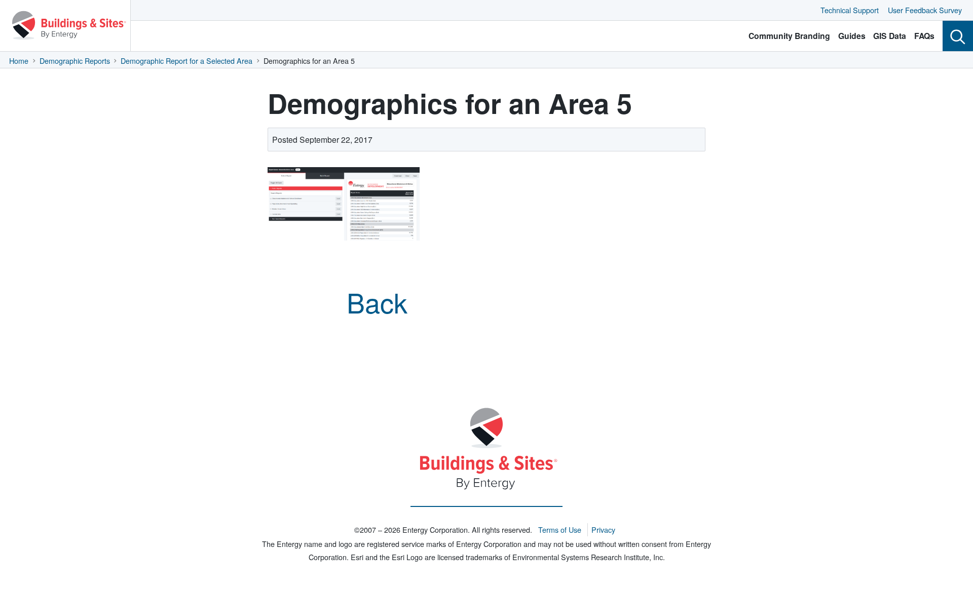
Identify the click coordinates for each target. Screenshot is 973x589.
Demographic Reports (75, 60)
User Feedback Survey (925, 10)
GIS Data (889, 36)
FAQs (924, 36)
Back (377, 301)
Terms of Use (559, 529)
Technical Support (849, 10)
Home (18, 60)
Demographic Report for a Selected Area (186, 60)
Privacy (603, 529)
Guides (852, 36)
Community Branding (789, 36)
